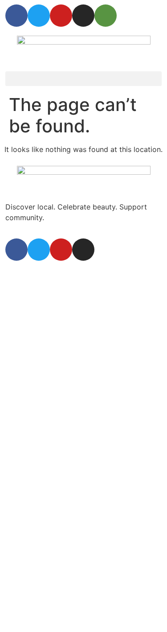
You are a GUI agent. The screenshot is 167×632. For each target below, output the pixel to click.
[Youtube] (61, 15)
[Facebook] (16, 15)
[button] (83, 78)
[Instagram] (83, 15)
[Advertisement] (83, 358)
